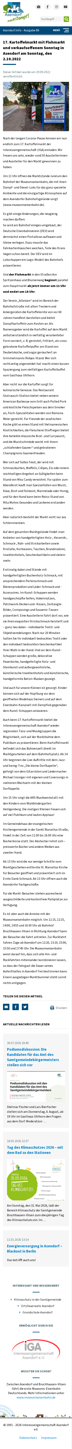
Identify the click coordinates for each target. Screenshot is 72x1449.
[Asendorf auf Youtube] (65, 6)
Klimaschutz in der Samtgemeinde (37, 1299)
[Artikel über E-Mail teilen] (6, 1007)
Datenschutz (28, 1438)
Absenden (66, 19)
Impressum (49, 1438)
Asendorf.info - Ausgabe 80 (21, 30)
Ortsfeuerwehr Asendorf (37, 1306)
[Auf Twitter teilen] (25, 1007)
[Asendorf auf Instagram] (56, 6)
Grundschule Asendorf (38, 1312)
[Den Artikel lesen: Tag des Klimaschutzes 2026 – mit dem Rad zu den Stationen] (36, 1199)
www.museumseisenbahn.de (36, 1397)
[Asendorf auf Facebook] (47, 6)
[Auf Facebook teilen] (15, 1007)
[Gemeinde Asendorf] (16, 21)
